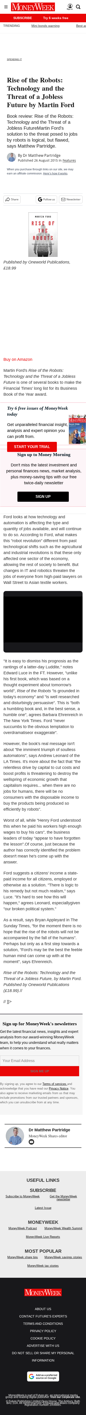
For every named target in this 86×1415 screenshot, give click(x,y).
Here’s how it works (55, 173)
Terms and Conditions (43, 1328)
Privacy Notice (58, 1088)
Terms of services (54, 1084)
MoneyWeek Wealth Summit (63, 1233)
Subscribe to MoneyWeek (23, 1201)
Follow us (49, 199)
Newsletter (73, 199)
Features (69, 160)
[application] (43, 619)
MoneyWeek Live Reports (43, 1241)
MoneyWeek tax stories (43, 1270)
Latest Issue (43, 1212)
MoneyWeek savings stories (63, 1262)
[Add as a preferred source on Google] (43, 1381)
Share (15, 199)
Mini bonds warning (45, 26)
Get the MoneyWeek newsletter (63, 1202)
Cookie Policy (43, 1343)
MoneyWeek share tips (22, 1262)
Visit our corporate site (65, 1401)
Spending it (14, 59)
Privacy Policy (43, 1335)
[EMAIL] (32, 1142)
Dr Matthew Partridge (42, 155)
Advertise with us (43, 1350)
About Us (43, 1313)
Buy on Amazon (17, 359)
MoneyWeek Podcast (22, 1233)
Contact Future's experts (43, 1321)
